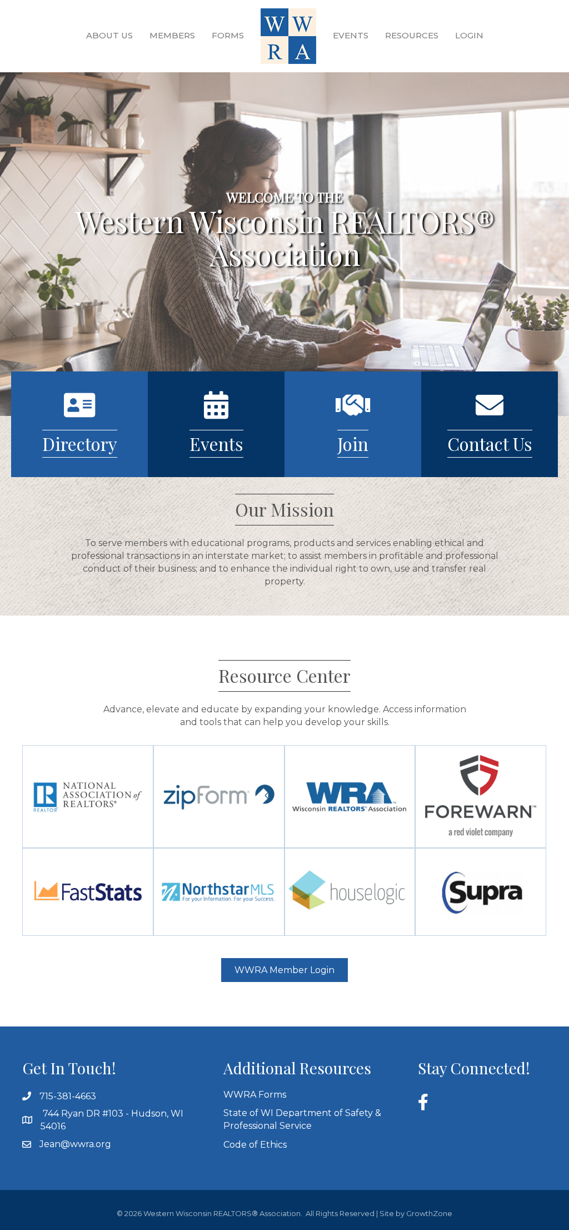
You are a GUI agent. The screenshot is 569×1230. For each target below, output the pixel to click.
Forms (228, 35)
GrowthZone (429, 1213)
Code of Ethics (255, 1144)
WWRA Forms (254, 1094)
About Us (109, 35)
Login (469, 35)
